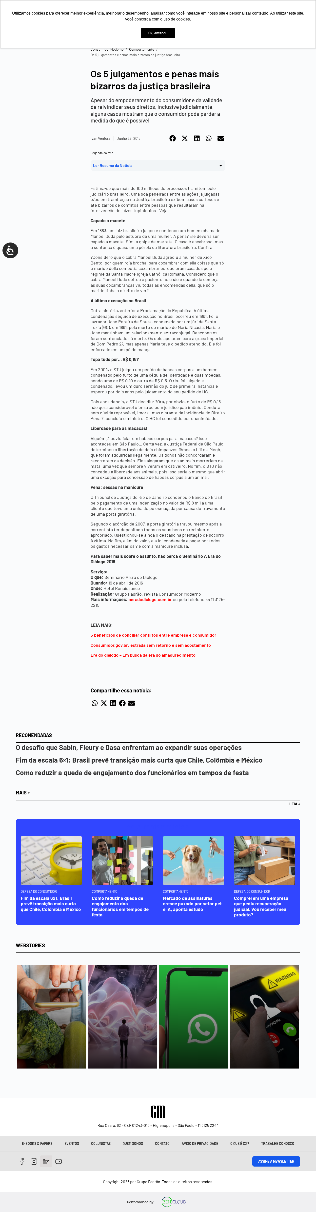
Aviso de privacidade (200, 1143)
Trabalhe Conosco (277, 1143)
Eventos (71, 1143)
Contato (162, 1143)
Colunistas (101, 1143)
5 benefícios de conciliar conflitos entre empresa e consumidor (153, 635)
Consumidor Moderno (107, 49)
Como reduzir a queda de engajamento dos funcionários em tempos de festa (132, 772)
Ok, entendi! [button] (158, 33)
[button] (173, 138)
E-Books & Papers (37, 1143)
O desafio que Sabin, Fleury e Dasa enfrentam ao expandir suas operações (129, 747)
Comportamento (141, 49)
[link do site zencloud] (173, 1202)
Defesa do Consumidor (39, 891)
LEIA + (294, 803)
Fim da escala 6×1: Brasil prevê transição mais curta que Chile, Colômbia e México (139, 760)
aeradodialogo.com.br (151, 599)
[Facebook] (22, 1161)
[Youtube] (59, 1161)
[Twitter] (46, 1161)
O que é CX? (239, 1143)
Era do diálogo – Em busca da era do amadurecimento (143, 655)
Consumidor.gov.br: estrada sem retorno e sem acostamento (151, 645)
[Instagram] (34, 1161)
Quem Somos (133, 1143)
